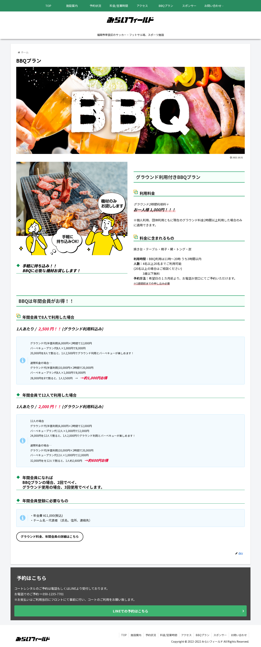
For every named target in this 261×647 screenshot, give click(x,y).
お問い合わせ (239, 635)
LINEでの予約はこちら (130, 610)
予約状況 (150, 635)
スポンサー (220, 635)
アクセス (186, 635)
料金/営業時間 (168, 635)
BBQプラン (202, 635)
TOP (124, 635)
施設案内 (136, 635)
